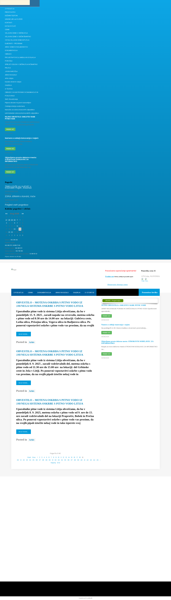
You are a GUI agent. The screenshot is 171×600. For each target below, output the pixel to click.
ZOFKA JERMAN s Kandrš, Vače (20, 197)
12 (63, 457)
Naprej (53, 463)
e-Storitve (89, 292)
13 (66, 457)
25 (9, 232)
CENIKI (30, 292)
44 (94, 460)
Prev (34, 457)
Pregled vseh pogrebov (16, 205)
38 (75, 460)
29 (12, 220)
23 (27, 460)
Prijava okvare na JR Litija (13, 256)
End (58, 463)
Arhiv (31, 342)
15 (71, 457)
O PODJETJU (18, 292)
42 (87, 460)
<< (6, 213)
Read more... (23, 334)
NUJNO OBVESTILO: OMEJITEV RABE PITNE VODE (20, 118)
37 (72, 460)
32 (55, 460)
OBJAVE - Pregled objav (112, 300)
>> (23, 213)
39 (78, 460)
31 (52, 460)
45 (97, 460)
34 (62, 460)
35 (65, 460)
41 (84, 460)
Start (29, 457)
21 (20, 460)
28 (9, 220)
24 (30, 460)
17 (77, 457)
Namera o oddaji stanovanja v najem (21, 138)
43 (91, 460)
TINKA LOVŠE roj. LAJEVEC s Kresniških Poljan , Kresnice (18, 187)
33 (59, 460)
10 (58, 457)
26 (12, 232)
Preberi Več (10, 129)
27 (6, 220)
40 (81, 460)
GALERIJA (76, 292)
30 (15, 220)
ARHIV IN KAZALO (62, 292)
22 (24, 460)
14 (17, 226)
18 (80, 457)
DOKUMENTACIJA (44, 292)
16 (74, 457)
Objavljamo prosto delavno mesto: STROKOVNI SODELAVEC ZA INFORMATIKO (21, 159)
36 (68, 460)
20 (15, 229)
